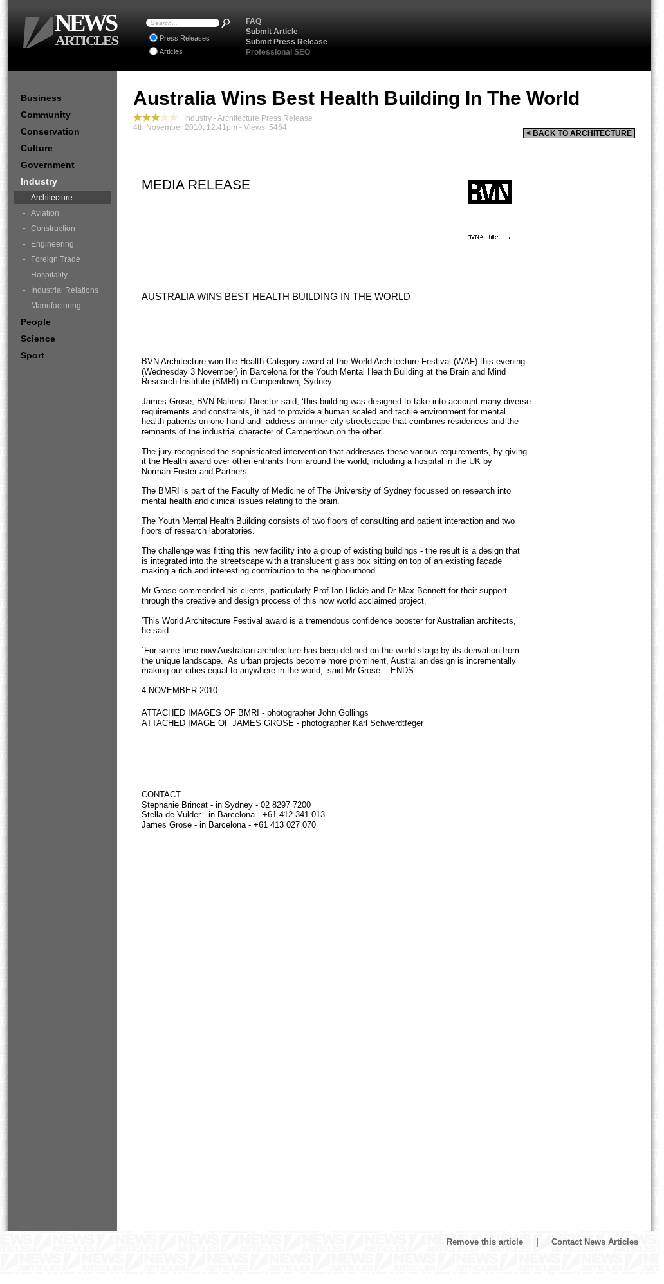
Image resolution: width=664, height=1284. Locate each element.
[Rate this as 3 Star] (155, 117)
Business (41, 98)
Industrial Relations (64, 290)
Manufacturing (56, 305)
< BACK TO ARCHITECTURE (579, 133)
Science (38, 338)
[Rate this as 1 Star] (137, 117)
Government (48, 165)
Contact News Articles (594, 1242)
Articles (171, 51)
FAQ (253, 21)
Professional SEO (278, 52)
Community (46, 114)
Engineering (52, 243)
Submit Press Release (286, 41)
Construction (53, 228)
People (36, 322)
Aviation (45, 213)
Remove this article (485, 1242)
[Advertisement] (490, 35)
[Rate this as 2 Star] (146, 117)
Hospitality (49, 274)
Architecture (52, 197)
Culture (37, 148)
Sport (32, 355)
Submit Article (272, 31)
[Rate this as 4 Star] (164, 117)
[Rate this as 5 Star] (173, 117)
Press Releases (185, 38)
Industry (39, 181)
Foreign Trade (55, 259)
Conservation (50, 131)
